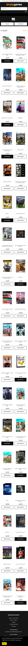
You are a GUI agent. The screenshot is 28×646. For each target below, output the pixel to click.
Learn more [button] (18, 640)
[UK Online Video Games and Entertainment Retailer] (14, 4)
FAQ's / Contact (13, 620)
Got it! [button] (4, 643)
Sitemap (13, 626)
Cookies (13, 622)
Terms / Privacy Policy (14, 618)
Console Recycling (14, 624)
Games (7, 23)
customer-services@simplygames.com (13, 631)
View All (25, 30)
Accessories (20, 23)
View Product (20, 61)
